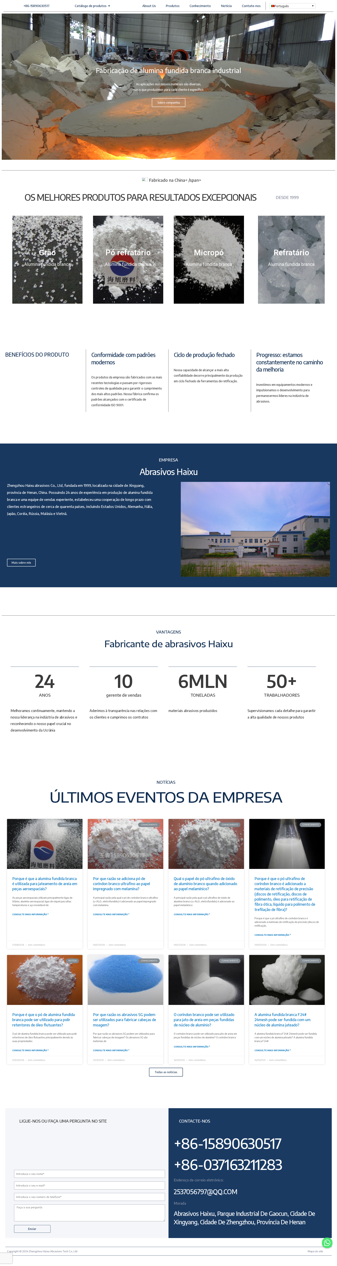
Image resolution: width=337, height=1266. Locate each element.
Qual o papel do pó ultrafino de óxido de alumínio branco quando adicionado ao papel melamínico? (205, 883)
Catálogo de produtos (90, 6)
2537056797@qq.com (205, 1192)
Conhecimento (200, 6)
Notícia (226, 6)
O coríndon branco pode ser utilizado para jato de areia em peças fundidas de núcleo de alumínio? (204, 1019)
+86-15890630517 (227, 1143)
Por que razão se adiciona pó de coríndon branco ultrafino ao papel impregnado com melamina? (121, 883)
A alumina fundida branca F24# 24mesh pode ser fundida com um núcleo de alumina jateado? (282, 1019)
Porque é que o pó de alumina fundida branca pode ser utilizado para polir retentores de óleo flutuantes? (43, 1019)
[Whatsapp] (327, 1243)
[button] (36, 6)
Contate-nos (251, 6)
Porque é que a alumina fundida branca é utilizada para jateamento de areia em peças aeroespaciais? (44, 883)
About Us (149, 6)
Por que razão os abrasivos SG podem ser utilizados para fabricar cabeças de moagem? (124, 1019)
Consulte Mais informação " (30, 914)
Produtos (172, 6)
